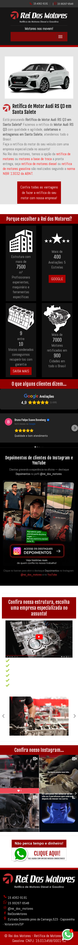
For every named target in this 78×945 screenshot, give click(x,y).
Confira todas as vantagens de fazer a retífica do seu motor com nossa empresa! (39, 192)
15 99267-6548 (65, 3)
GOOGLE (57, 278)
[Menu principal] (60, 36)
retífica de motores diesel (39, 163)
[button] (3, 428)
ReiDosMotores (17, 914)
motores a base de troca (36, 158)
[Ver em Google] (8, 422)
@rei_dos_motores (31, 574)
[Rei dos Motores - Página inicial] (39, 21)
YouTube (52, 574)
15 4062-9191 (41, 3)
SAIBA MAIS (21, 371)
